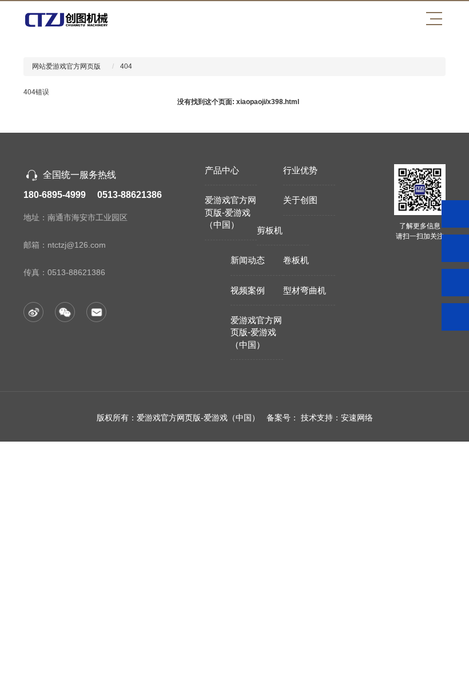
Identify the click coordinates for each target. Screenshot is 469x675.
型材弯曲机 (304, 290)
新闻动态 (247, 260)
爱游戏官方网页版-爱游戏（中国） (230, 212)
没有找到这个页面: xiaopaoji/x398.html (238, 102)
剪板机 (270, 230)
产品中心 (222, 170)
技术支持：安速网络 (337, 417)
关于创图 (300, 200)
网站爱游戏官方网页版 (66, 66)
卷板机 (296, 260)
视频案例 (247, 290)
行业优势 (300, 170)
